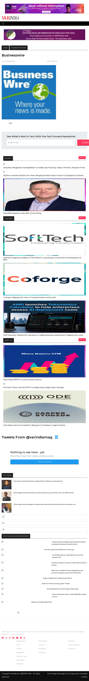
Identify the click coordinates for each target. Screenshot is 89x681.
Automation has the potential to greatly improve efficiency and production (38, 481)
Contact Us (71, 648)
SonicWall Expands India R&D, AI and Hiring (22, 213)
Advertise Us (42, 648)
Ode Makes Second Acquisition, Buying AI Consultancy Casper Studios (34, 425)
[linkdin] (14, 638)
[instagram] (10, 638)
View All (82, 157)
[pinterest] (21, 638)
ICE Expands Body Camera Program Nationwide (62, 589)
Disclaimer (71, 641)
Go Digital (42, 652)
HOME (5, 48)
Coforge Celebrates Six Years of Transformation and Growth (29, 297)
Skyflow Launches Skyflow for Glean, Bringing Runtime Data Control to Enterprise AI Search (43, 175)
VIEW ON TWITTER (44, 462)
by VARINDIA (8, 61)
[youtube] (18, 638)
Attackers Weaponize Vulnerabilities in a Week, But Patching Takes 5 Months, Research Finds (44, 168)
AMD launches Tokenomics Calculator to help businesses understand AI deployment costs (43, 335)
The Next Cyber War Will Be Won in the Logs (59, 549)
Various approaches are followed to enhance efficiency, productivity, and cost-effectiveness (43, 493)
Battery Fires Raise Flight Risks (41, 602)
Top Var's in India (21, 656)
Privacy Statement (74, 645)
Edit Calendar (43, 641)
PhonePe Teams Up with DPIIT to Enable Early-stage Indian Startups (33, 387)
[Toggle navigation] (3, 23)
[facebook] (3, 638)
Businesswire (13, 55)
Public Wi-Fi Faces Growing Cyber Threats (56, 583)
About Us (42, 645)
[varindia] (25, 638)
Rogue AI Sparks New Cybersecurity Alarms (57, 578)
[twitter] (7, 638)
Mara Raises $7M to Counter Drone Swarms (22, 380)
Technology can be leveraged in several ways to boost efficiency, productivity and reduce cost (44, 504)
